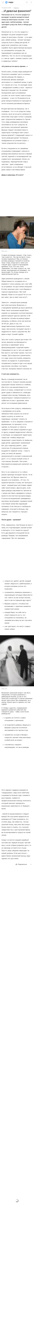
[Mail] (6, 2)
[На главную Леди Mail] (10, 2)
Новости (16, 8)
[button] (17, 232)
